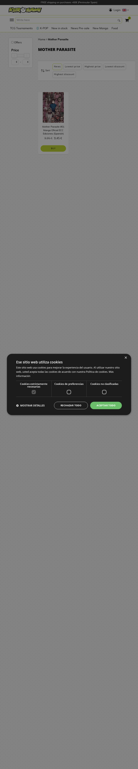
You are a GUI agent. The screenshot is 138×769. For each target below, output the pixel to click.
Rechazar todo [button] (71, 405)
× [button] (125, 357)
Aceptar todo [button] (106, 405)
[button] (30, 405)
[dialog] (69, 384)
